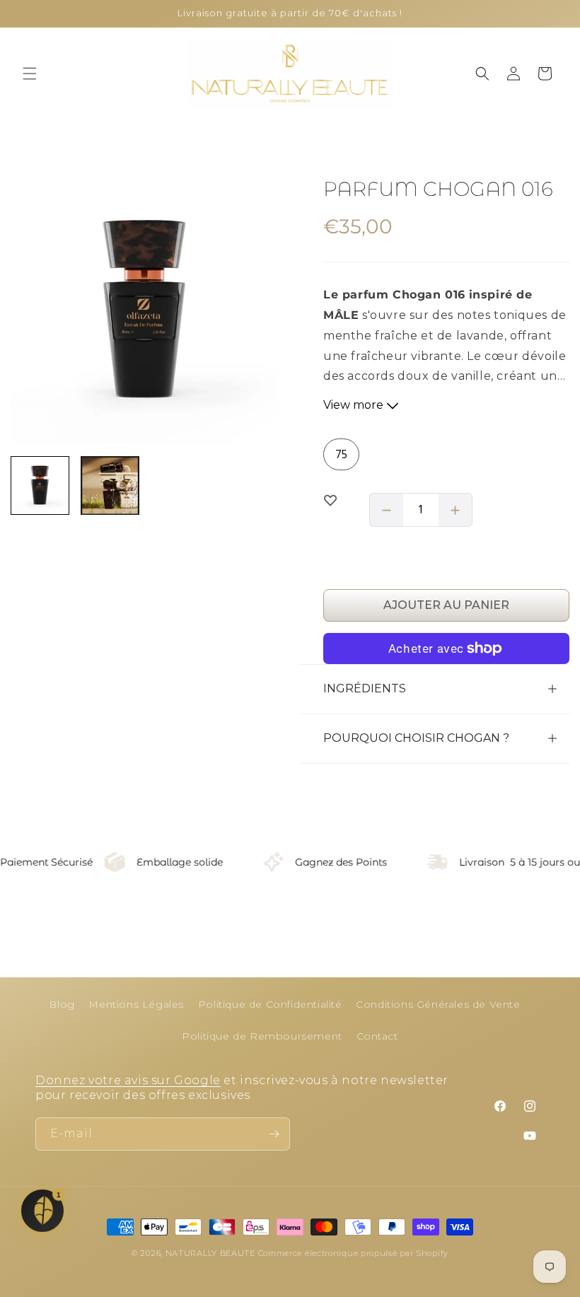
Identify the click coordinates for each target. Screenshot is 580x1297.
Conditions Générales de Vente (438, 1004)
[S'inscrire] (273, 1134)
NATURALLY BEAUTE (210, 1253)
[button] (29, 73)
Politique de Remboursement (262, 1036)
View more (354, 405)
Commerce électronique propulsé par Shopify (353, 1253)
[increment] (455, 510)
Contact (377, 1036)
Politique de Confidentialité (270, 1004)
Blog (61, 1004)
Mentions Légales (136, 1004)
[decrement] (386, 510)
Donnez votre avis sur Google (128, 1080)
